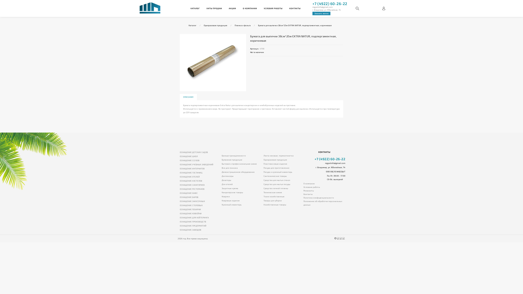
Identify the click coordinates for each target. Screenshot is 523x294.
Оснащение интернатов (192, 168)
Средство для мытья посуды (277, 184)
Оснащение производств (193, 221)
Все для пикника (230, 168)
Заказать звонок (321, 13)
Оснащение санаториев (192, 185)
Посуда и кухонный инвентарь (278, 172)
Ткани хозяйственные (274, 196)
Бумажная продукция (232, 160)
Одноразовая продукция (275, 160)
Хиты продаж (214, 8)
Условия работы (273, 8)
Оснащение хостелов (191, 181)
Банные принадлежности (234, 155)
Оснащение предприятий (193, 226)
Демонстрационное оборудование (238, 172)
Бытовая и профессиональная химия (239, 164)
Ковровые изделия (231, 200)
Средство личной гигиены (276, 188)
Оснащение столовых (191, 205)
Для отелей (227, 184)
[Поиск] (357, 8)
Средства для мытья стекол (277, 180)
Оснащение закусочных (192, 201)
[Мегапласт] (150, 8)
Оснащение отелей (190, 177)
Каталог (195, 8)
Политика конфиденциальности (318, 198)
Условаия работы (311, 187)
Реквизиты (308, 190)
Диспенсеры (228, 176)
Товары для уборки (273, 200)
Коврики (226, 196)
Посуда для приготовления (276, 168)
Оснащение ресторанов (192, 189)
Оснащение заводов (190, 230)
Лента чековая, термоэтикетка (279, 155)
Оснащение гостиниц (191, 172)
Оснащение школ (189, 156)
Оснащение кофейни (191, 213)
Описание (188, 97)
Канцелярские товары (232, 192)
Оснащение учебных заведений (196, 164)
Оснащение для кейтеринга (194, 217)
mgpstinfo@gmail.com (322, 7)
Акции (232, 8)
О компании (250, 8)
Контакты (295, 8)
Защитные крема (230, 188)
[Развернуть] (383, 8)
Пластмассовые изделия (275, 164)
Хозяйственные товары (275, 204)
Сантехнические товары (275, 176)
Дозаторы (226, 180)
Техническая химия (273, 192)
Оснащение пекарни (190, 209)
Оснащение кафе (188, 193)
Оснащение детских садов (194, 152)
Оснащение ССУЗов (189, 160)
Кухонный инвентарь (232, 204)
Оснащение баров (189, 197)
